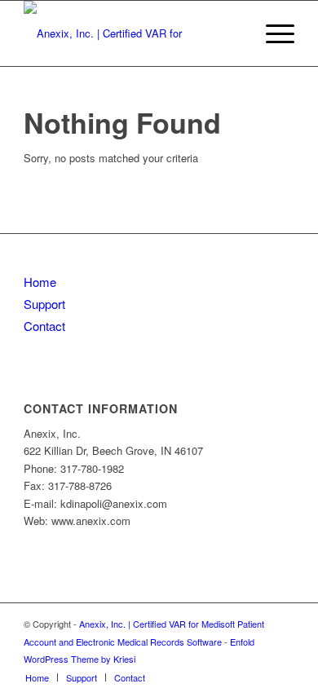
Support (44, 303)
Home (40, 281)
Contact (44, 325)
